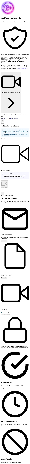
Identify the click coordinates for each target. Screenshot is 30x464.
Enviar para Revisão (5, 314)
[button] (15, 258)
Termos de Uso (4, 118)
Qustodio (5, 69)
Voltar (2, 122)
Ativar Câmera (4, 187)
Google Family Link (20, 68)
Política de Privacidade (14, 118)
